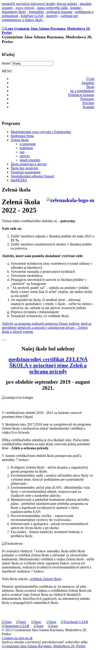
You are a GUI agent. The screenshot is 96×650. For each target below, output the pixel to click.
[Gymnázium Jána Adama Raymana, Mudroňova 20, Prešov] (48, 32)
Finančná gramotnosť (26, 172)
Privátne (88, 103)
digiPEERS (19, 180)
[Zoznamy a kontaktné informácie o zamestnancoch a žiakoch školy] (51, 622)
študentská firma (22, 136)
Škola (90, 87)
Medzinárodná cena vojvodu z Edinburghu (41, 132)
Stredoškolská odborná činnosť (32, 176)
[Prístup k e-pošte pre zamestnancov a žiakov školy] (21, 622)
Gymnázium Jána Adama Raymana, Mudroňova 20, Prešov (44, 646)
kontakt (75, 8)
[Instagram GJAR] (15, 626)
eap (22, 152)
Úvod (90, 79)
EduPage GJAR (32, 16)
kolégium (26, 148)
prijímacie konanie (59, 12)
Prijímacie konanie (81, 95)
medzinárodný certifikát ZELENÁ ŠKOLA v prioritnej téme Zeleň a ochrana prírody (48, 365)
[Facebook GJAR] (74, 622)
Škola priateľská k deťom (29, 164)
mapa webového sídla (52, 8)
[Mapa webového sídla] (39, 626)
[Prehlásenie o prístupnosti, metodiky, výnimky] (53, 626)
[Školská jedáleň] (36, 622)
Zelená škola (20, 140)
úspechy (52, 16)
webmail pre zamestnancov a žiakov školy (40, 18)
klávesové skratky (43, 4)
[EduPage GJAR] (7, 622)
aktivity (25, 156)
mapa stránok (25, 8)
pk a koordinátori (82, 91)
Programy (87, 99)
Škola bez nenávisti (24, 168)
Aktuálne (87, 83)
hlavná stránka (67, 4)
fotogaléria (36, 12)
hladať (6, 63)
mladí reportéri (30, 160)
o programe (28, 144)
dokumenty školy (14, 12)
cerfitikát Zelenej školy (45, 579)
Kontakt (88, 107)
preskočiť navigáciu (16, 4)
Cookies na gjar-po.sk (17, 638)
